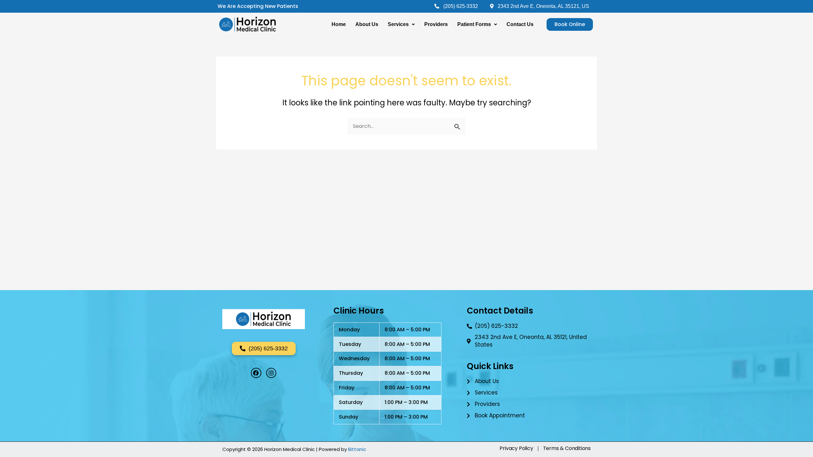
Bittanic (357, 449)
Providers (436, 24)
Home (339, 24)
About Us (366, 24)
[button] (401, 24)
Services (398, 24)
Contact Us (520, 24)
